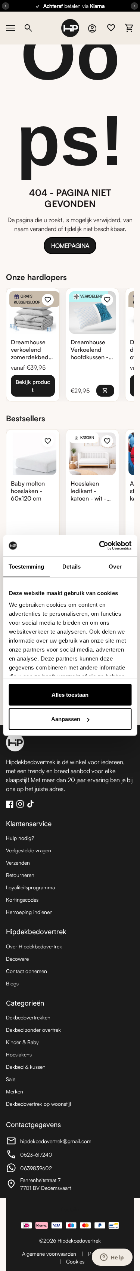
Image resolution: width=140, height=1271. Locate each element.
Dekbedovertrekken (28, 1017)
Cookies (75, 1261)
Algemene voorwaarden (49, 1253)
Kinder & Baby (22, 1042)
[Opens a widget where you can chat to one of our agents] (112, 1258)
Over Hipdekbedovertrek (34, 946)
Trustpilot (70, 1209)
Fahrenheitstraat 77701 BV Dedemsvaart (47, 1184)
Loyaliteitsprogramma (30, 887)
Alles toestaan (70, 694)
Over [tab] (115, 566)
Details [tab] (71, 566)
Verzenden (18, 862)
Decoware (17, 958)
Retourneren (20, 875)
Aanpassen (65, 719)
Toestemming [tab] (26, 566)
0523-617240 (47, 1155)
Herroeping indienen (29, 912)
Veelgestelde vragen (28, 850)
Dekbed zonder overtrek (33, 1030)
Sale (10, 1079)
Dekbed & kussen (26, 1067)
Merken (14, 1091)
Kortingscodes (22, 899)
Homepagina (70, 245)
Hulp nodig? (20, 838)
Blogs (12, 983)
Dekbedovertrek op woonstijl (38, 1104)
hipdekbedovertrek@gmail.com (48, 1142)
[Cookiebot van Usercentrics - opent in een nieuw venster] (99, 546)
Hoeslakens (19, 1054)
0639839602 (47, 1169)
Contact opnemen (26, 971)
